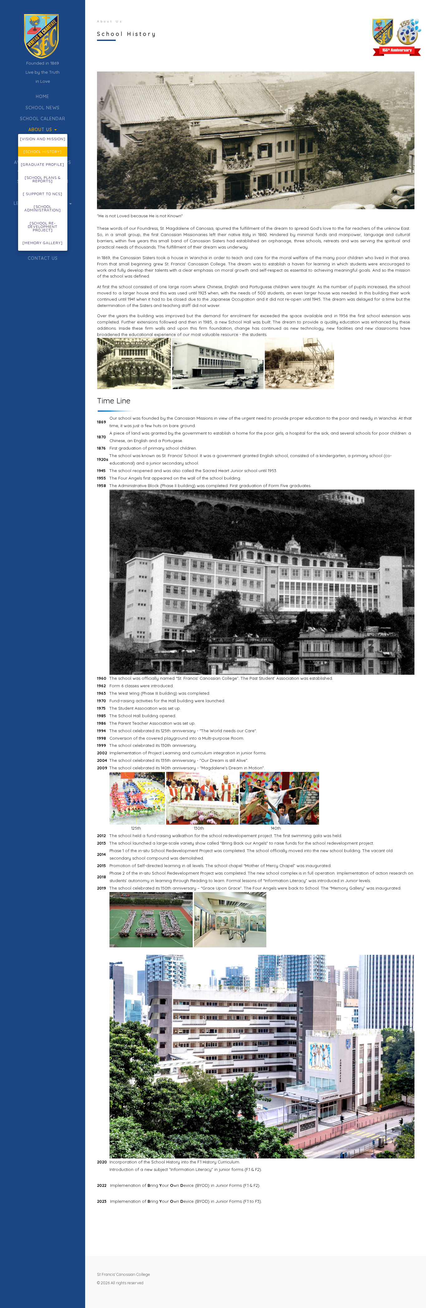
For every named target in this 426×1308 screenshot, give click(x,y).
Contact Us (43, 258)
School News (43, 108)
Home (42, 96)
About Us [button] (41, 129)
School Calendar (42, 118)
